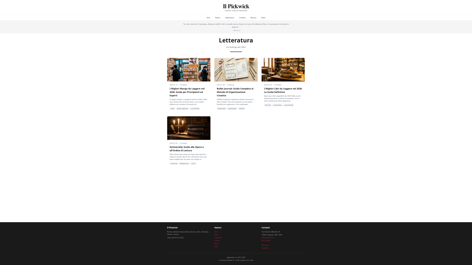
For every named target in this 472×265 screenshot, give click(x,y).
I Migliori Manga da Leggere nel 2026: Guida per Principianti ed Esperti (187, 92)
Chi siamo (265, 245)
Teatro (217, 17)
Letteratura (229, 17)
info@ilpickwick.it (268, 237)
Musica (253, 17)
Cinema (242, 17)
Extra (263, 17)
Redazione (265, 248)
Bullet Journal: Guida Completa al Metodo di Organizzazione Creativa (235, 92)
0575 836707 (266, 240)
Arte (208, 17)
